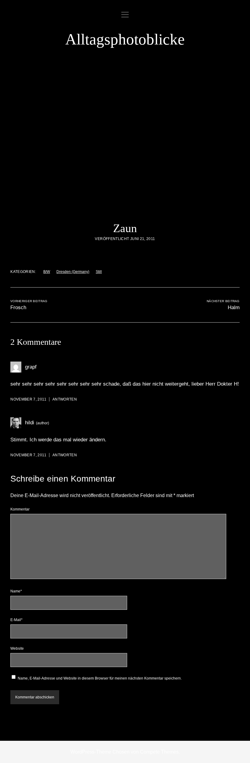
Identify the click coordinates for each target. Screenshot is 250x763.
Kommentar (20, 509)
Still (99, 272)
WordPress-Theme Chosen (100, 751)
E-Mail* (16, 620)
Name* (16, 591)
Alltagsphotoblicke (125, 39)
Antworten (64, 399)
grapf (31, 367)
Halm (234, 307)
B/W (46, 272)
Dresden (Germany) (72, 272)
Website (17, 648)
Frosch (18, 307)
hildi (29, 423)
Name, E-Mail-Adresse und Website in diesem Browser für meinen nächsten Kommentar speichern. (100, 678)
